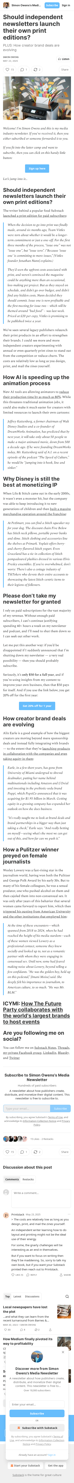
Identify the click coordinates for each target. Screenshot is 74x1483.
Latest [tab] (17, 1296)
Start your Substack (27, 1465)
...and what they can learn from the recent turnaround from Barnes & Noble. (26, 1318)
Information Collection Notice (39, 1121)
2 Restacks (47, 1139)
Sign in (66, 5)
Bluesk (62, 1052)
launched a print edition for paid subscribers (34, 215)
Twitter (14, 1058)
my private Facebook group (22, 1052)
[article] (37, 1318)
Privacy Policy (43, 1444)
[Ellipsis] (69, 1214)
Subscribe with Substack (39, 1428)
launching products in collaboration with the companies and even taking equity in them (36, 753)
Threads (63, 1047)
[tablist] (19, 1179)
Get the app (55, 1465)
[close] (63, 1352)
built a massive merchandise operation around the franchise (37, 512)
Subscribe (52, 5)
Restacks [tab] (28, 1179)
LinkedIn (49, 1052)
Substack (18, 1475)
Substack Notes (45, 1047)
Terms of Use (55, 1117)
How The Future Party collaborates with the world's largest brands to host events (36, 1012)
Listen (65, 59)
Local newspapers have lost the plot (25, 1309)
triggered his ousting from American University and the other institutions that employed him (37, 914)
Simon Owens (11, 57)
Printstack (17, 1214)
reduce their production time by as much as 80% (36, 394)
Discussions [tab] (32, 1296)
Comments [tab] (12, 1179)
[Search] (67, 1296)
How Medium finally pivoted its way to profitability (28, 1341)
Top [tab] (7, 1296)
